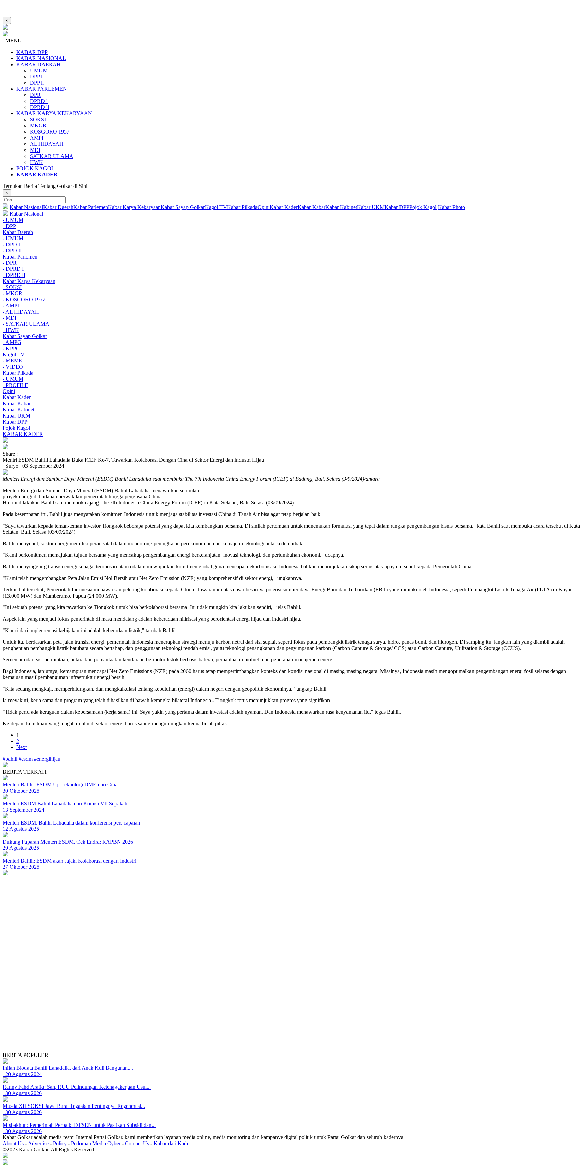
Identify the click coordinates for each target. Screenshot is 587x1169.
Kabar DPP (397, 207)
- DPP (9, 226)
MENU (12, 40)
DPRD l (39, 101)
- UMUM (13, 220)
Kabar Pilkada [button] (18, 373)
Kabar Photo (451, 207)
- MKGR (12, 293)
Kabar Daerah (58, 207)
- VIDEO (13, 367)
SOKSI (38, 119)
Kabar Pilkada (242, 207)
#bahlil (11, 759)
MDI (35, 150)
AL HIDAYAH (47, 144)
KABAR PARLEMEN (41, 89)
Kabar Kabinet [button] (18, 409)
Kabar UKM (371, 207)
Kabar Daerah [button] (18, 232)
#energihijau (47, 759)
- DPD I (11, 244)
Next (21, 747)
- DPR (10, 263)
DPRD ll (39, 107)
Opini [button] (9, 391)
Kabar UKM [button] (16, 416)
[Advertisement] (206, 1004)
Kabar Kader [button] (17, 397)
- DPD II (12, 250)
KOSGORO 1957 (49, 132)
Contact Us (137, 1143)
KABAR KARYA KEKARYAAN (54, 113)
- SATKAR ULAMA (26, 324)
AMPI (36, 138)
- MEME (12, 361)
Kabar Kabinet (341, 207)
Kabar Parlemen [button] (20, 257)
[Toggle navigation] (293, 440)
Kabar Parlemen (90, 207)
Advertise (38, 1143)
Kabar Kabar (311, 207)
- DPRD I (13, 269)
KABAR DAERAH (38, 64)
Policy (60, 1143)
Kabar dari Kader (172, 1143)
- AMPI (11, 305)
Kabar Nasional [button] (26, 214)
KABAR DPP (32, 52)
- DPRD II (14, 275)
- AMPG (12, 342)
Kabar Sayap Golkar (183, 207)
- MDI (9, 318)
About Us (13, 1143)
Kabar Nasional (26, 207)
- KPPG (11, 348)
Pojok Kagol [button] (16, 428)
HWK (36, 162)
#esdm (26, 759)
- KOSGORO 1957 (24, 299)
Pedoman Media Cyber (96, 1143)
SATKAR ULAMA (51, 156)
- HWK (11, 330)
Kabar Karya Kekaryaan (134, 207)
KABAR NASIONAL (41, 58)
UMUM (39, 70)
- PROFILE (15, 385)
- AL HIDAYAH (21, 312)
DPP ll (37, 83)
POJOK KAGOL (35, 168)
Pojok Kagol (423, 207)
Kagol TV (216, 207)
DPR (35, 95)
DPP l (36, 76)
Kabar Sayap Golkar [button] (25, 336)
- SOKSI (12, 287)
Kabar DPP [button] (15, 422)
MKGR (38, 125)
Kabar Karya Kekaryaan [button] (29, 281)
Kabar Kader (284, 207)
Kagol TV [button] (14, 354)
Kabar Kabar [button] (17, 403)
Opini (263, 207)
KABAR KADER (23, 434)
